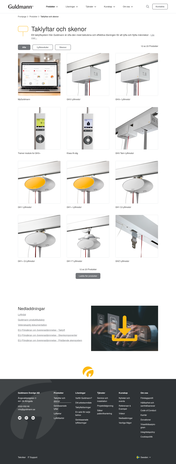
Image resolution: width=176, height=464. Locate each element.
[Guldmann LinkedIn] (33, 418)
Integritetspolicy (148, 432)
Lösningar (70, 6)
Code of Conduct (148, 410)
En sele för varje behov (82, 413)
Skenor (62, 47)
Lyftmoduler (43, 47)
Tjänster (89, 6)
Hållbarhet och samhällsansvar (148, 404)
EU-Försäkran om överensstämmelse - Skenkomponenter (47, 335)
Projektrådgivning (105, 405)
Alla (24, 47)
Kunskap (108, 6)
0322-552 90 (24, 406)
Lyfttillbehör (59, 418)
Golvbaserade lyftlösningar (81, 421)
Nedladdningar (125, 418)
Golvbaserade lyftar (60, 407)
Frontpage (22, 16)
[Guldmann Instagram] (26, 418)
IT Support (32, 457)
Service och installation (102, 399)
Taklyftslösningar (83, 407)
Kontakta (160, 6)
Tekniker (22, 457)
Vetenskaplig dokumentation (32, 324)
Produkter (50, 6)
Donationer (146, 419)
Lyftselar (57, 413)
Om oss (126, 6)
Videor (122, 413)
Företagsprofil (147, 397)
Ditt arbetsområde (83, 402)
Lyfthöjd (22, 314)
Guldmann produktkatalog (31, 319)
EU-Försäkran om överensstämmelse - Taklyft (41, 330)
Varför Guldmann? (83, 397)
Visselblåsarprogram (148, 426)
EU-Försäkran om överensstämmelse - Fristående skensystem (50, 340)
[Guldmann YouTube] (20, 418)
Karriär (144, 415)
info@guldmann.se (26, 409)
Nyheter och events (124, 399)
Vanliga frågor (125, 422)
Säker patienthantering (104, 412)
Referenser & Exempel (125, 407)
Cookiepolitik (147, 436)
